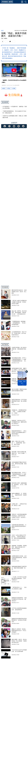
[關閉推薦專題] (26, 371)
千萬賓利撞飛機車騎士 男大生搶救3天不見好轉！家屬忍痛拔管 (14, 112)
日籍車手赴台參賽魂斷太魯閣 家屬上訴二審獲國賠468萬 (15, 116)
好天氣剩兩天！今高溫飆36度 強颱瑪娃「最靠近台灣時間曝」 (15, 107)
